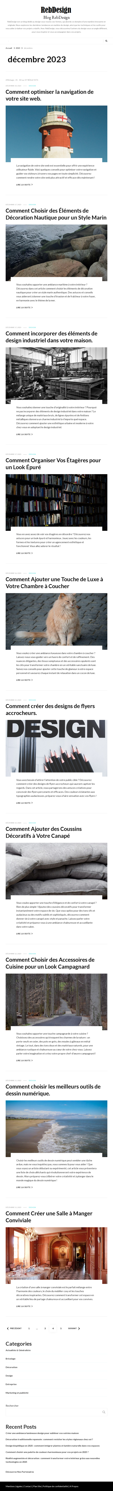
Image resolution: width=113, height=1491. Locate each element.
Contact (28, 1486)
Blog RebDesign (56, 17)
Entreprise (11, 1384)
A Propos (74, 1486)
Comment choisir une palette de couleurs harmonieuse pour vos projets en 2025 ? (47, 1452)
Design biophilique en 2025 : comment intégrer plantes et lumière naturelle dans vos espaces (53, 1445)
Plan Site (37, 1486)
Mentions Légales (14, 1486)
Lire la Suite (23, 184)
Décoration (11, 1367)
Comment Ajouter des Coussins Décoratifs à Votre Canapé (44, 832)
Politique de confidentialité (55, 1486)
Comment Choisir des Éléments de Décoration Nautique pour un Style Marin (56, 214)
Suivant (72, 1328)
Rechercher (12, 1405)
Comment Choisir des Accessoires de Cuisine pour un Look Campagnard (50, 963)
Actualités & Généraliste (18, 1350)
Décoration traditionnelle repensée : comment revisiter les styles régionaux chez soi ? (49, 1439)
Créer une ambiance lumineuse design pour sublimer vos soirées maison (42, 1433)
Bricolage (10, 1358)
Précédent (16, 1328)
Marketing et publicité (17, 1392)
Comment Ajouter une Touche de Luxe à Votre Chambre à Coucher (54, 582)
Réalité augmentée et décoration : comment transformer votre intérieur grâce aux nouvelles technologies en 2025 (53, 1460)
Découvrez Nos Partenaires (20, 1471)
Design (32, 86)
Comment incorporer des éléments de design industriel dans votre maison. (51, 337)
